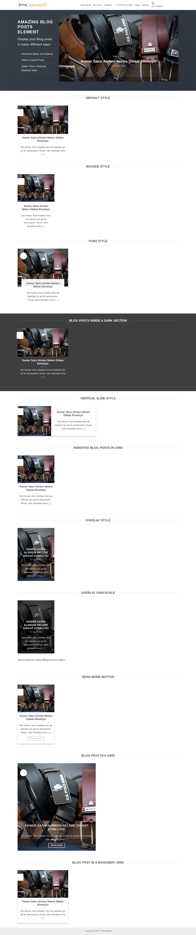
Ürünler (108, 5)
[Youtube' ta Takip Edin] (176, 5)
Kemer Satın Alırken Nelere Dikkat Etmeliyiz (43, 139)
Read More (36, 738)
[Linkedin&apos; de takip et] (172, 5)
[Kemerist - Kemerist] (33, 5)
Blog (137, 5)
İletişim (145, 5)
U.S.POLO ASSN (124, 5)
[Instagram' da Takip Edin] (168, 5)
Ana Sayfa (85, 5)
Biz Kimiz (97, 5)
